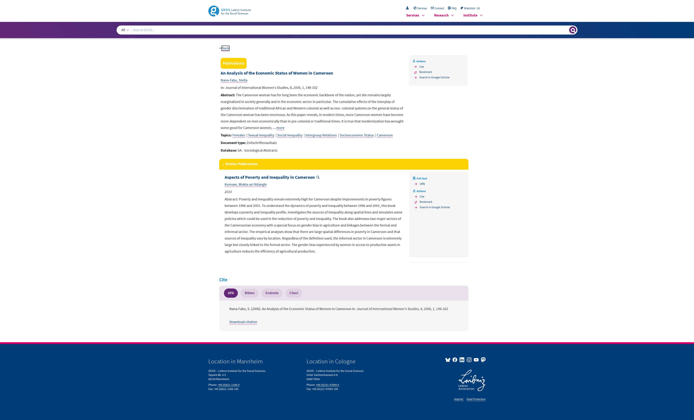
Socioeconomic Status (357, 135)
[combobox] (347, 30)
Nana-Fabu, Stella (234, 80)
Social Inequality (289, 135)
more (280, 128)
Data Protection (476, 399)
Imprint (459, 399)
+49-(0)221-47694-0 (327, 385)
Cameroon (385, 135)
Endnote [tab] (272, 293)
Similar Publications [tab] (241, 164)
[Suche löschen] (566, 30)
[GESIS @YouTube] (476, 359)
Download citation (243, 322)
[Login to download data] (408, 8)
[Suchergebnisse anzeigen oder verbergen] (572, 30)
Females (238, 135)
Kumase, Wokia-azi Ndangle (246, 184)
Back (225, 48)
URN (422, 184)
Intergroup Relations (321, 135)
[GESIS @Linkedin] (462, 359)
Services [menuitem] (412, 15)
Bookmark (425, 72)
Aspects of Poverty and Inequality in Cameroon (270, 178)
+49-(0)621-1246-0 (228, 385)
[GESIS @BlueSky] (448, 359)
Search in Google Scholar (434, 77)
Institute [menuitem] (470, 15)
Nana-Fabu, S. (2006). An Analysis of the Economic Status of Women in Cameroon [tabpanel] (338, 315)
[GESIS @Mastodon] (483, 359)
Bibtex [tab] (250, 293)
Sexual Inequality (261, 135)
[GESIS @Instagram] (469, 359)
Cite (421, 67)
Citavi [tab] (293, 293)
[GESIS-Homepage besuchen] (229, 10)
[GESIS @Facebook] (455, 359)
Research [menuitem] (441, 15)
